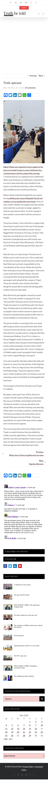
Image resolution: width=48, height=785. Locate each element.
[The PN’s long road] (7, 658)
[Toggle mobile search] (39, 14)
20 (18, 732)
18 (6, 732)
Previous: (26, 453)
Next (41, 76)
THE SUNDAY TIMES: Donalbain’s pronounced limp (25, 667)
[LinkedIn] (15, 566)
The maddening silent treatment (24, 676)
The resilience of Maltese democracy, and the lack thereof (28, 626)
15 (30, 729)
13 (18, 729)
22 (30, 732)
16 (36, 729)
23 (36, 732)
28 (24, 735)
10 (42, 725)
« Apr (5, 739)
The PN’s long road (20, 656)
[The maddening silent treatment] (7, 678)
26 (12, 735)
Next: (36, 462)
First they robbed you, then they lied (25, 615)
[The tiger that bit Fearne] (7, 597)
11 (6, 729)
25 (6, 735)
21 (24, 732)
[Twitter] (10, 566)
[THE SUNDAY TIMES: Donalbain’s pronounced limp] (7, 668)
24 (42, 732)
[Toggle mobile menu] (43, 14)
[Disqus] (24, 511)
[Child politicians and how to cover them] (7, 648)
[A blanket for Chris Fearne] (7, 587)
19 (12, 732)
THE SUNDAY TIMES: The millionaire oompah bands (27, 606)
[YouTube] (20, 566)
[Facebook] (5, 566)
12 (12, 729)
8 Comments (30, 88)
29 (30, 735)
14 (24, 729)
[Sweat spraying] (7, 638)
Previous (33, 76)
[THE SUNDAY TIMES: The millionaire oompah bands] (7, 607)
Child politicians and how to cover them (26, 646)
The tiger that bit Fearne (21, 595)
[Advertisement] (24, 42)
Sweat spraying (19, 635)
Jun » (11, 739)
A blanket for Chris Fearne (22, 585)
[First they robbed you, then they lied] (7, 617)
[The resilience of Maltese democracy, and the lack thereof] (7, 628)
